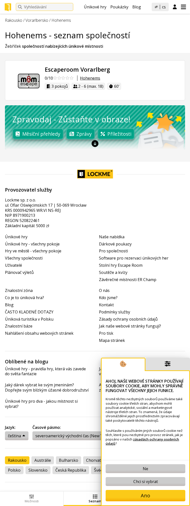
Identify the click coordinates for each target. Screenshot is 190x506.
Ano (145, 495)
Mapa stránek (112, 340)
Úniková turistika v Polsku (29, 319)
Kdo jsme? (108, 297)
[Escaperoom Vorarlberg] (25, 80)
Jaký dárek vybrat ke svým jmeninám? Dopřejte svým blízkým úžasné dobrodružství (47, 387)
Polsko (14, 470)
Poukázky (119, 7)
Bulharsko (68, 460)
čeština (14, 436)
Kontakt (106, 305)
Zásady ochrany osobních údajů (128, 319)
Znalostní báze (18, 326)
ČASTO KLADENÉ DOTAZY (29, 312)
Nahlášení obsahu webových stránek (39, 333)
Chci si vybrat (145, 481)
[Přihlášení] (175, 7)
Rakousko (13, 20)
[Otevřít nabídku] (183, 6)
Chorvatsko (97, 460)
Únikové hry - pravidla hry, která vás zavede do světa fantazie (45, 371)
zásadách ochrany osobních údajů (142, 441)
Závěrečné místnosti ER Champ (127, 279)
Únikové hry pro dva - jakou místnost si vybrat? (41, 404)
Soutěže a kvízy (113, 272)
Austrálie (42, 460)
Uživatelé (13, 265)
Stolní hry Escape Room (120, 265)
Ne (145, 468)
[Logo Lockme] (8, 7)
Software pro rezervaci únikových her (133, 258)
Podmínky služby (114, 312)
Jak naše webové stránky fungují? (130, 326)
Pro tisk (106, 333)
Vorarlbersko (36, 20)
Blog (136, 7)
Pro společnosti (113, 251)
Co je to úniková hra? (24, 297)
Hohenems (61, 20)
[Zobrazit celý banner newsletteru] (95, 143)
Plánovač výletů (19, 272)
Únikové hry (95, 7)
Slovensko (38, 470)
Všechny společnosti (24, 258)
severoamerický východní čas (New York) (72, 436)
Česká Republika (70, 470)
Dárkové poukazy (115, 244)
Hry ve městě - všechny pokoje (33, 251)
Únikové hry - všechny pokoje (32, 244)
